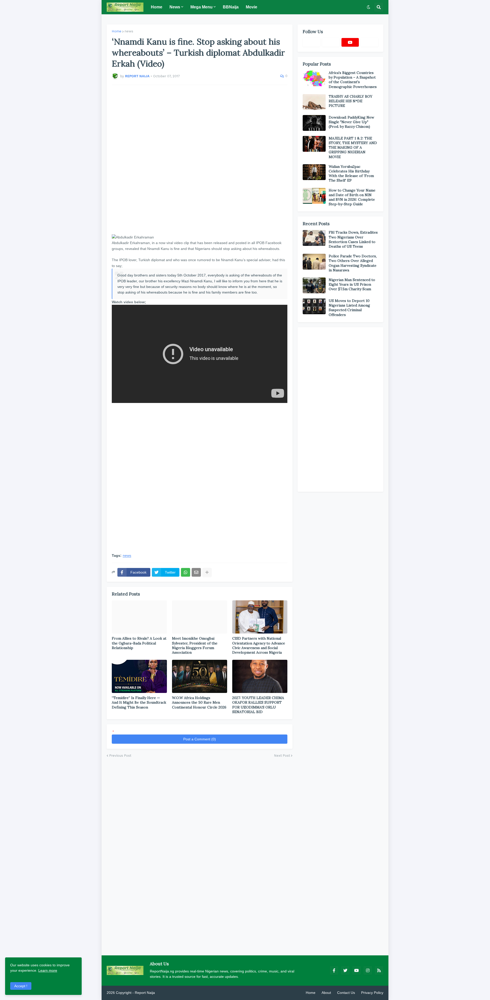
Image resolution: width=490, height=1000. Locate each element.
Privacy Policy (372, 993)
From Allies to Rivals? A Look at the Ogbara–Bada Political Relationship (139, 643)
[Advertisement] (199, 159)
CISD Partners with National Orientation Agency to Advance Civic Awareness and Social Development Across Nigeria (258, 645)
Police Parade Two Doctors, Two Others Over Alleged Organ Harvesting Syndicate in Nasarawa (353, 263)
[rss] (379, 970)
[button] (368, 7)
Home (116, 31)
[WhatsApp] (185, 572)
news (129, 31)
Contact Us (346, 993)
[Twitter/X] (330, 42)
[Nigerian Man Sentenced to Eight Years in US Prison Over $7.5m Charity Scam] (314, 285)
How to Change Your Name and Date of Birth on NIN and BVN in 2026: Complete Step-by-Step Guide (352, 197)
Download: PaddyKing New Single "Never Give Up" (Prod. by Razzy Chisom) (351, 122)
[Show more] (207, 572)
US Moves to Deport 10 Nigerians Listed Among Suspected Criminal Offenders (349, 307)
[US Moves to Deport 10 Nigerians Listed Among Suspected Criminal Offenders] (314, 306)
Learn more (47, 970)
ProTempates (166, 993)
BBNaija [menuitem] (231, 7)
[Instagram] (369, 42)
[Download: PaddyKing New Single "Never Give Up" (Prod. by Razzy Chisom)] (314, 123)
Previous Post (120, 755)
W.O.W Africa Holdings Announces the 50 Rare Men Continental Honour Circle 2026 (199, 702)
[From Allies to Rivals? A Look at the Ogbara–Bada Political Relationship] (139, 617)
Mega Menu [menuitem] (201, 7)
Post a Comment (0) (199, 739)
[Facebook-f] (311, 42)
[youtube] (350, 42)
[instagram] (367, 970)
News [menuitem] (174, 7)
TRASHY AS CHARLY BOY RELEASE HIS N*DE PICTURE (350, 101)
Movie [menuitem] (251, 7)
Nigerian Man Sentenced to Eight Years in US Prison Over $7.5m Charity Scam (352, 284)
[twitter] (345, 970)
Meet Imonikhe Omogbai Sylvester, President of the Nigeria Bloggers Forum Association (194, 645)
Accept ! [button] (20, 986)
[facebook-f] (334, 970)
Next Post (282, 755)
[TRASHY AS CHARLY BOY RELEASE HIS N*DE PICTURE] (314, 102)
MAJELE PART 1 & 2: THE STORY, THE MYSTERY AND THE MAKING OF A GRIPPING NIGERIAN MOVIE (353, 147)
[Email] (196, 572)
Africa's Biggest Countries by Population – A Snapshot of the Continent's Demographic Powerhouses (353, 79)
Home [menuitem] (156, 7)
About (326, 993)
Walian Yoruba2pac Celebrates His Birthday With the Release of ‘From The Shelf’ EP (351, 173)
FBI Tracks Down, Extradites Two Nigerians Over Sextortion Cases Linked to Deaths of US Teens (353, 239)
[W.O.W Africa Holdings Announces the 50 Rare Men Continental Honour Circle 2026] (199, 676)
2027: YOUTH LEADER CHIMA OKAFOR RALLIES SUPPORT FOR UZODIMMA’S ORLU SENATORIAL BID (258, 704)
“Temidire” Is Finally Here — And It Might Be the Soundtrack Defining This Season (139, 702)
